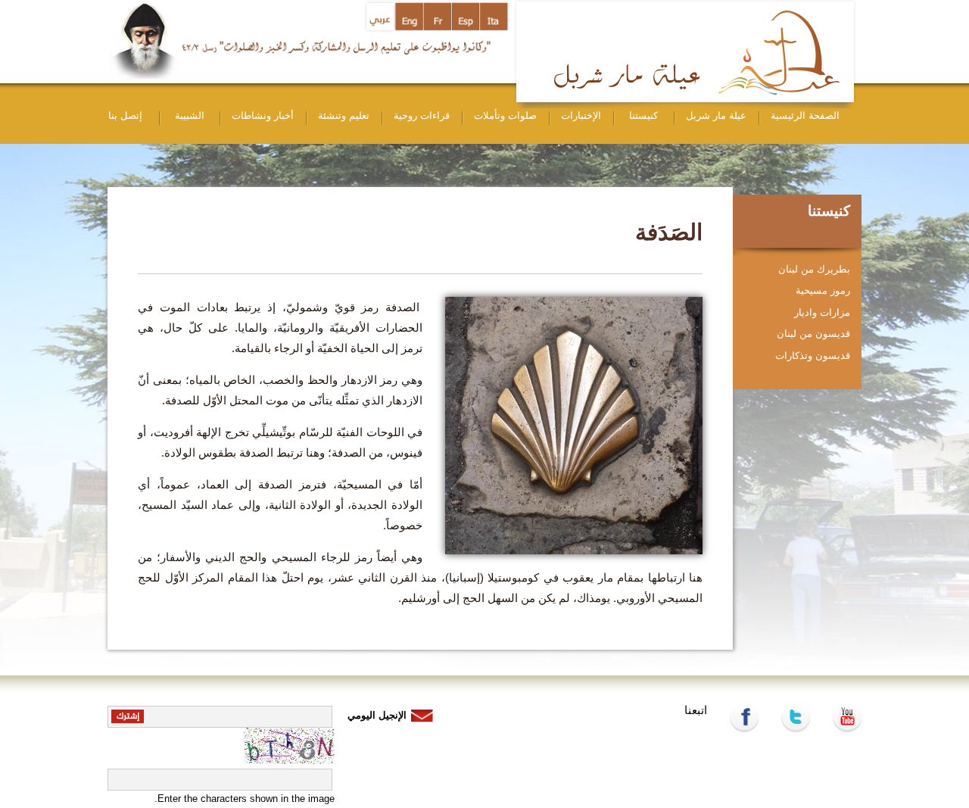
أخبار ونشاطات (263, 115)
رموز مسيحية (823, 290)
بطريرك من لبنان (814, 269)
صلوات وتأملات (505, 115)
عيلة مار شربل (716, 115)
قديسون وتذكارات (812, 355)
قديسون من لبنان (813, 333)
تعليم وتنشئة (343, 115)
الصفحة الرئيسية (805, 115)
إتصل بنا (125, 115)
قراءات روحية (422, 115)
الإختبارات (581, 115)
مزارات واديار (822, 312)
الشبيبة (189, 115)
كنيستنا (643, 115)
